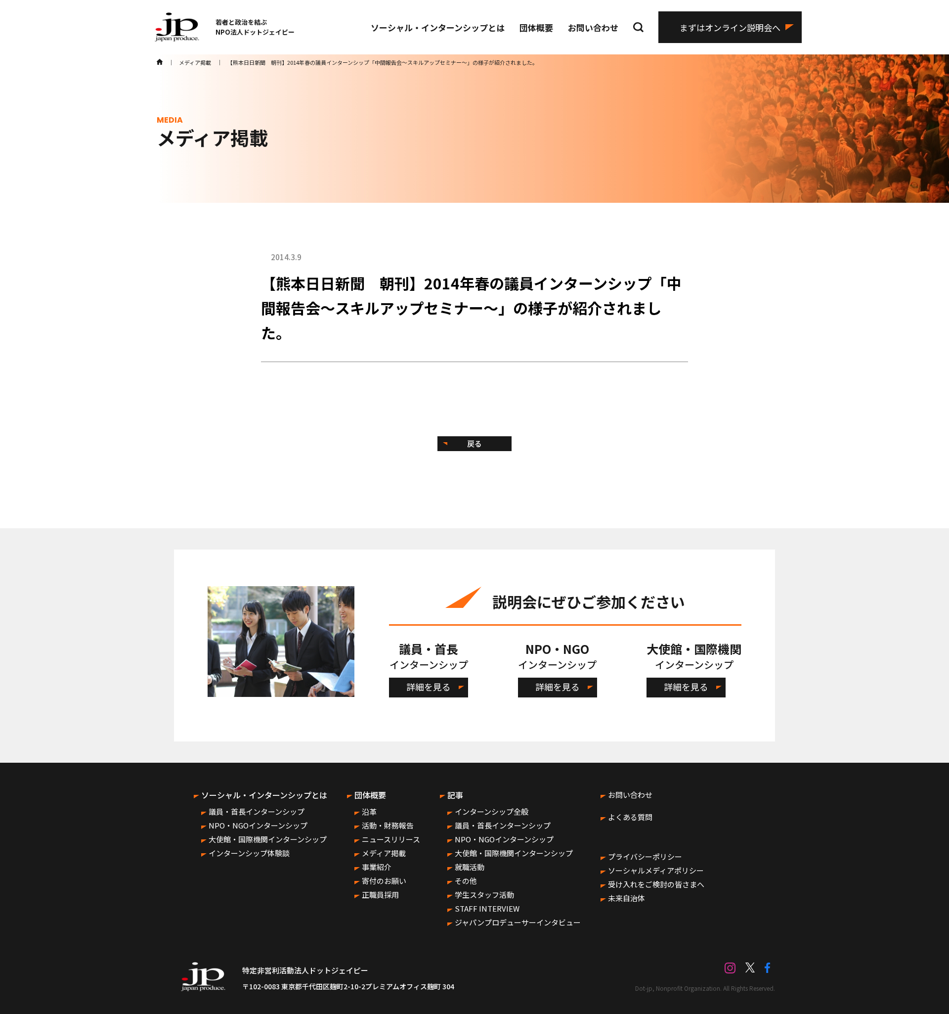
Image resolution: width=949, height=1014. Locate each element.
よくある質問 (630, 817)
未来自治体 (626, 898)
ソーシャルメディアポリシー (656, 870)
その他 (466, 881)
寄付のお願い (384, 881)
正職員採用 (380, 894)
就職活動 (469, 867)
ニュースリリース (391, 839)
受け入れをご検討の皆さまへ (656, 884)
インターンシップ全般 (491, 811)
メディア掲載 (384, 853)
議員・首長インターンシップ (256, 811)
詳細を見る (428, 686)
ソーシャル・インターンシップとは (438, 27)
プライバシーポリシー (645, 856)
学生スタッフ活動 (484, 894)
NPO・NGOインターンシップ (258, 825)
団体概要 (536, 27)
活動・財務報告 (388, 825)
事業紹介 (376, 867)
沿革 (369, 811)
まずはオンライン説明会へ (730, 27)
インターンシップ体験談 (249, 853)
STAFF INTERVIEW (487, 908)
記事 (455, 795)
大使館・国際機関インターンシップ (268, 839)
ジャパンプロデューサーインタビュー (518, 922)
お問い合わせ (593, 27)
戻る (474, 443)
